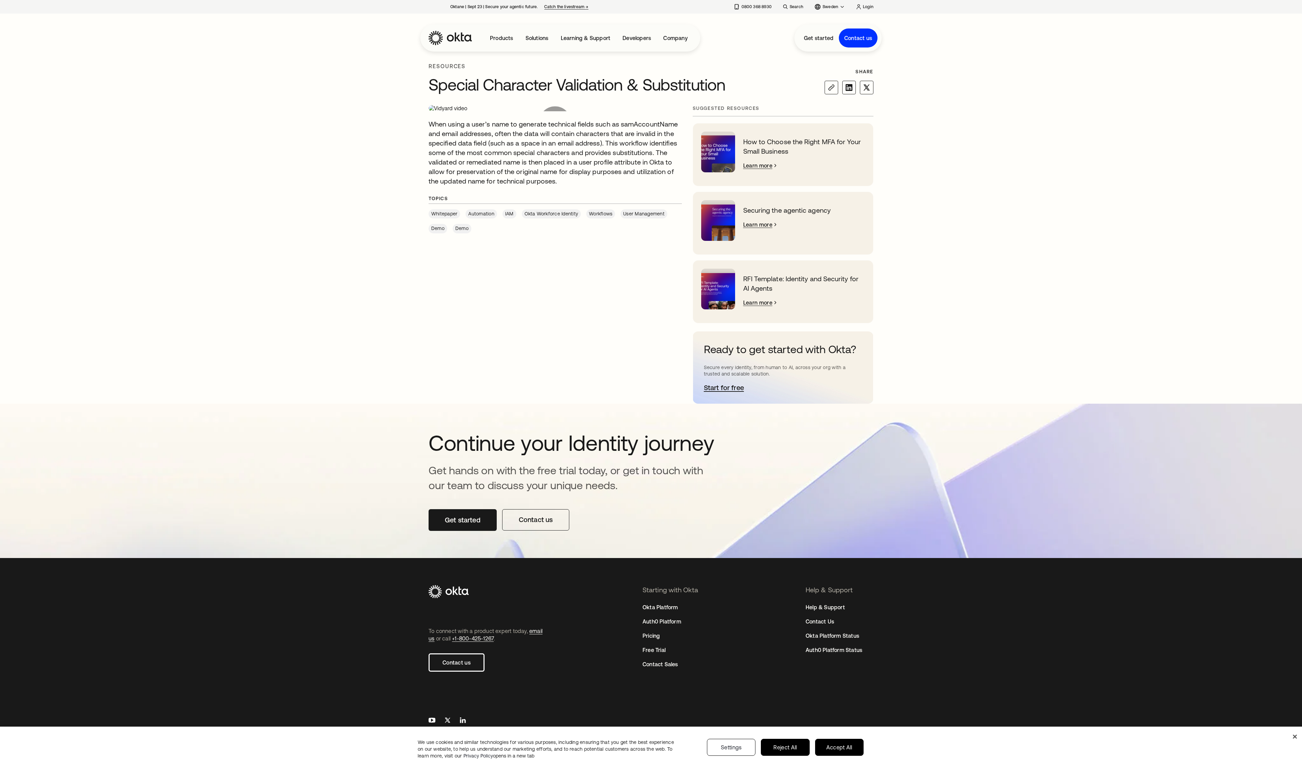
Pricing (651, 636)
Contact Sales (660, 664)
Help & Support (825, 607)
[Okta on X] (447, 721)
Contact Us (820, 621)
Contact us (858, 38)
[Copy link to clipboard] (831, 87)
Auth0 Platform (662, 621)
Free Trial (654, 650)
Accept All (839, 747)
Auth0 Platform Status (834, 650)
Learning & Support (586, 38)
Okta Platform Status (832, 636)
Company (675, 38)
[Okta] (450, 38)
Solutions (537, 38)
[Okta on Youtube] (432, 721)
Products (501, 38)
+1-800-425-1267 (473, 638)
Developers (637, 38)
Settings (731, 747)
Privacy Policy (498, 756)
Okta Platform (660, 607)
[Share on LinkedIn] (849, 87)
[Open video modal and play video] (555, 108)
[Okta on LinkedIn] (462, 721)
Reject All (785, 747)
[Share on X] (866, 87)
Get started (818, 38)
